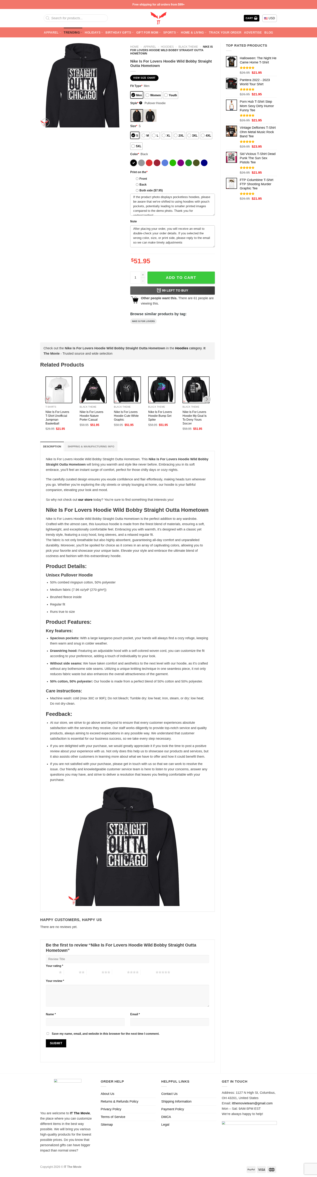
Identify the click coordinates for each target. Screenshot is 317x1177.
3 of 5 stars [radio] (94, 972)
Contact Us (169, 1094)
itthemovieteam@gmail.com (252, 1103)
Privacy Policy (111, 1109)
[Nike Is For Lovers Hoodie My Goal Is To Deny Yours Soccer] (196, 390)
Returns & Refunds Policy (119, 1101)
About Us (107, 1094)
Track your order (225, 32)
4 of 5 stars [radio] (119, 972)
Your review (55, 980)
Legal (165, 1124)
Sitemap (107, 1124)
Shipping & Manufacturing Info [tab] (91, 446)
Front (143, 178)
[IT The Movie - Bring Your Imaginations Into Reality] (158, 18)
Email (135, 1014)
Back (143, 184)
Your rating (54, 965)
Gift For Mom (147, 32)
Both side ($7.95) (151, 190)
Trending (72, 32)
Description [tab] (52, 446)
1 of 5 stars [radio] (51, 972)
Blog (268, 32)
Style (135, 103)
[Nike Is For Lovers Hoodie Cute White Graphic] (127, 390)
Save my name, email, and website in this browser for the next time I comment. (105, 1033)
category (188, 348)
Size (133, 126)
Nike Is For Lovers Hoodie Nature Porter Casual (91, 415)
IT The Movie (80, 1113)
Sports (169, 32)
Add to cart (181, 277)
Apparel (51, 32)
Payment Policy (172, 1109)
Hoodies (167, 46)
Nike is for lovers (143, 321)
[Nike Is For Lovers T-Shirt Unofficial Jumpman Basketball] (59, 390)
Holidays (93, 32)
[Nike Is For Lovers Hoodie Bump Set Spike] (162, 390)
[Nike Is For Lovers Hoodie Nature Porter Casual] (93, 390)
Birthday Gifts (118, 32)
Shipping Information (176, 1101)
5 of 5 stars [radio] (148, 972)
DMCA (166, 1117)
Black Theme (188, 46)
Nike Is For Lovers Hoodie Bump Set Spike (160, 415)
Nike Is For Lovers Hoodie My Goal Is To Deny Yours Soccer (195, 417)
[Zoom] (45, 122)
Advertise (253, 32)
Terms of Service (113, 1117)
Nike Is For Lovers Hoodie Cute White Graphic (126, 415)
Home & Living (192, 32)
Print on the (138, 172)
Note (133, 221)
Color (134, 154)
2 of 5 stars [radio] (71, 972)
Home (134, 46)
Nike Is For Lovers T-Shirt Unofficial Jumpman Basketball (57, 417)
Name (51, 1014)
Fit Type (136, 85)
